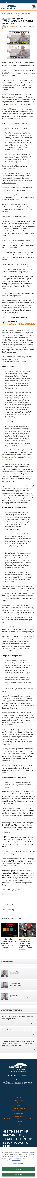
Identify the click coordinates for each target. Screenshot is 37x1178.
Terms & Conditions (18, 1108)
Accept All (18, 1174)
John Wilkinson (15, 984)
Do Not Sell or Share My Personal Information (18, 1119)
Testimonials (18, 1103)
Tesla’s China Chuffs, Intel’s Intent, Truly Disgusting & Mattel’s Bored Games (25, 944)
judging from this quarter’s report (16, 503)
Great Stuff (10, 13)
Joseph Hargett (16, 26)
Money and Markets (8, 2)
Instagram (25, 883)
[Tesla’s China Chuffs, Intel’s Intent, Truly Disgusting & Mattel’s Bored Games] (27, 930)
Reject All (18, 1169)
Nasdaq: (7, 459)
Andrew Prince (15, 972)
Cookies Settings (18, 1163)
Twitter (4, 885)
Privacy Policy (18, 1113)
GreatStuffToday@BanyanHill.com (19, 116)
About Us (18, 1097)
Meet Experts (18, 1100)
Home (3, 13)
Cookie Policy (18, 1116)
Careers (18, 1105)
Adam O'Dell (14, 995)
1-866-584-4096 (24, 1076)
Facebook (17, 883)
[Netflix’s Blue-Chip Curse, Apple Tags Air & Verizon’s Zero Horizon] (9, 930)
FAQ (18, 1124)
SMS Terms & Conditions (18, 1111)
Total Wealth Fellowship (23, 2)
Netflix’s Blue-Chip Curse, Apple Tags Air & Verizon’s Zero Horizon (8, 943)
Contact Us (18, 1121)
